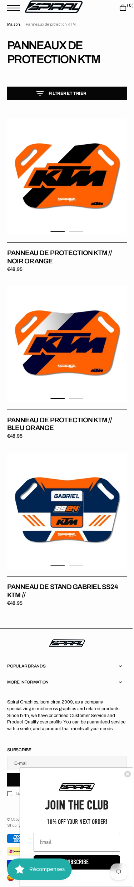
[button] (15, 8)
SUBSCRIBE (71, 862)
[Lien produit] (64, 174)
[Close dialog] (122, 774)
